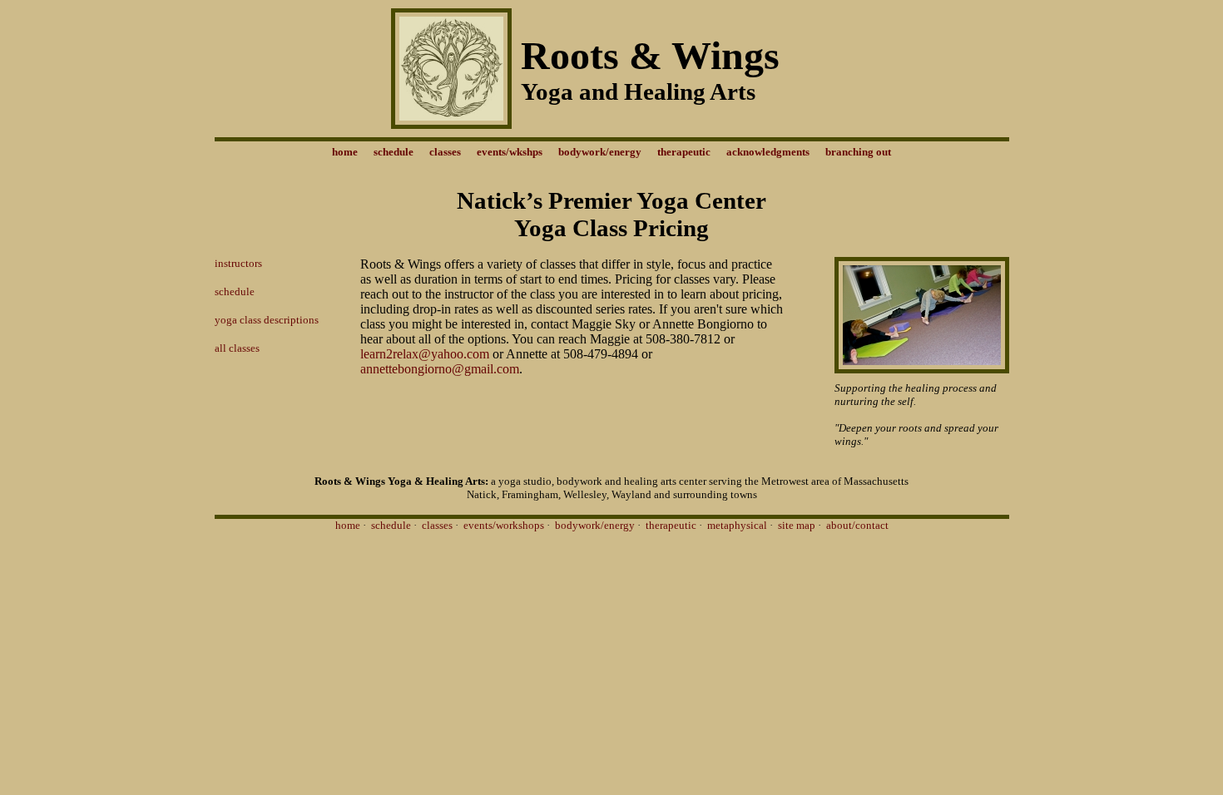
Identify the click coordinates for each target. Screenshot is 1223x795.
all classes (237, 348)
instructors (238, 263)
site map (796, 525)
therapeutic (671, 525)
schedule (235, 291)
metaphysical (737, 525)
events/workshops (503, 525)
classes (437, 525)
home (347, 525)
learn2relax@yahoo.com (426, 354)
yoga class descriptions (267, 320)
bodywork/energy (595, 525)
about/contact (857, 525)
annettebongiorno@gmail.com (439, 369)
